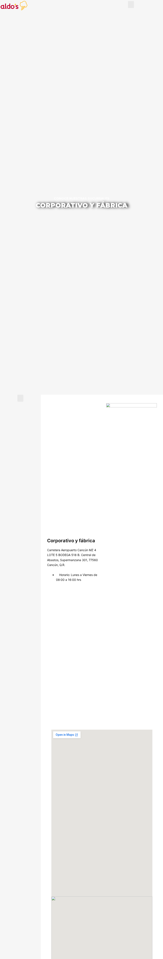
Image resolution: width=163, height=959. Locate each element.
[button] (131, 4)
